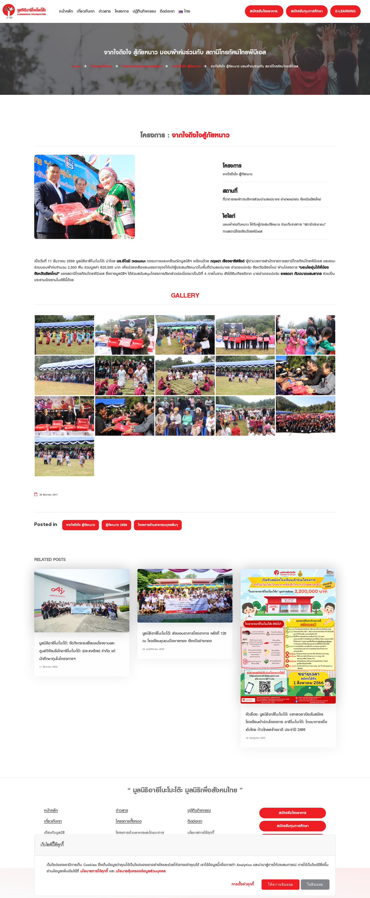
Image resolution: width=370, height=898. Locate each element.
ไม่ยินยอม (315, 884)
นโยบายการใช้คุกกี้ (94, 871)
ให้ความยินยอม (280, 884)
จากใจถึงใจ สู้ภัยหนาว (80, 524)
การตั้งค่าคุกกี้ (243, 884)
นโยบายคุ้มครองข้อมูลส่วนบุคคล (141, 871)
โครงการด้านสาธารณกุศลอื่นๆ (158, 524)
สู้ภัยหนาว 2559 (116, 524)
